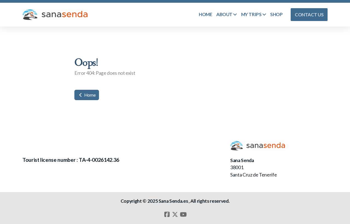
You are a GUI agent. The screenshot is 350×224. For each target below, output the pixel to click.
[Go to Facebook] (167, 214)
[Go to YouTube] (183, 214)
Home (89, 94)
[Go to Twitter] (175, 214)
